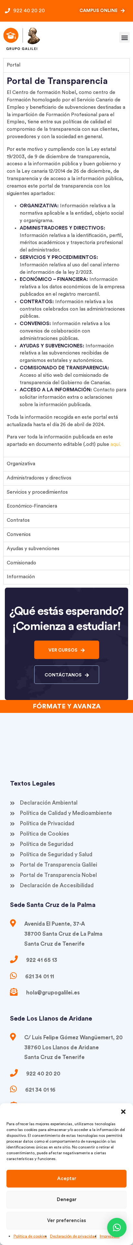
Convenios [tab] (19, 534)
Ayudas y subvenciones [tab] (33, 548)
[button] (123, 1111)
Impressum (109, 1236)
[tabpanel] (66, 264)
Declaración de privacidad (73, 1236)
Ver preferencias (66, 1220)
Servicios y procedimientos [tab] (37, 492)
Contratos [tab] (18, 520)
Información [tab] (21, 576)
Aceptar (66, 1178)
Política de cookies (30, 1236)
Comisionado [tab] (21, 563)
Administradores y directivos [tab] (39, 478)
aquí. (115, 444)
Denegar (67, 1199)
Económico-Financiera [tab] (32, 506)
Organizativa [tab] (21, 463)
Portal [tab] (13, 65)
